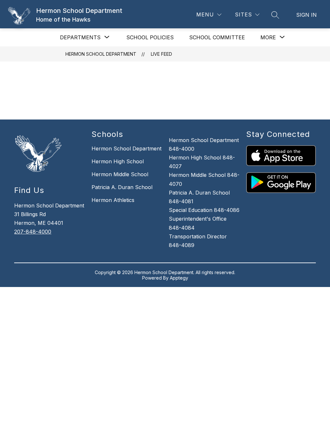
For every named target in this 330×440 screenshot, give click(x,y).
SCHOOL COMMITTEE (217, 37)
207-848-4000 (32, 231)
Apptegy (179, 278)
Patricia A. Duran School (122, 187)
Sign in (306, 15)
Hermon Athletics (113, 200)
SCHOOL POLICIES (150, 37)
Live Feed (161, 54)
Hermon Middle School (120, 174)
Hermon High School (118, 161)
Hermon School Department (100, 54)
